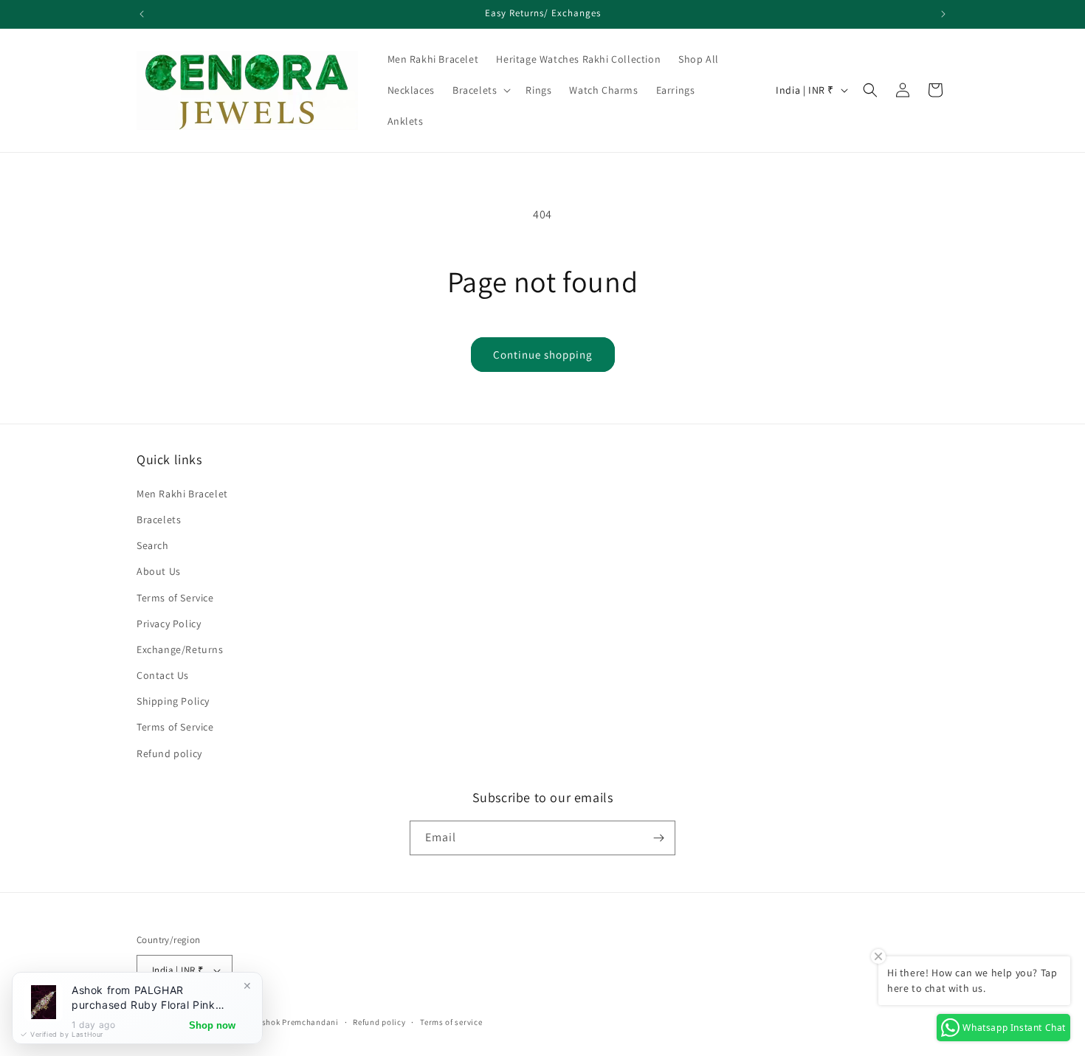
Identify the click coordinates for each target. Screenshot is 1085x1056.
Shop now (212, 1025)
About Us (159, 571)
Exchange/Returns (180, 649)
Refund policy (169, 753)
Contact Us (163, 675)
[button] (480, 90)
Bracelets (159, 519)
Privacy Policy (169, 623)
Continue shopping (543, 355)
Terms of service (451, 1022)
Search (153, 545)
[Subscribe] (658, 838)
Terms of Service (175, 597)
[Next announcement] (943, 14)
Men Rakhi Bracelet (182, 493)
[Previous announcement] (141, 14)
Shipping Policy (173, 701)
